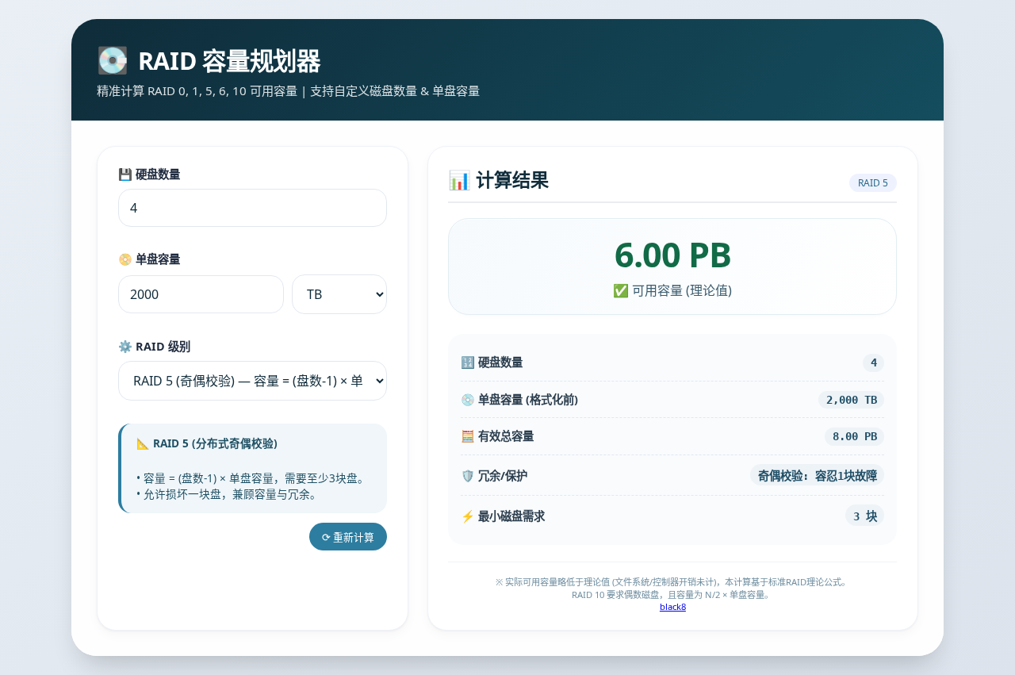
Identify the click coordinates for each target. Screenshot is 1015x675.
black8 (673, 606)
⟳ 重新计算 (348, 537)
